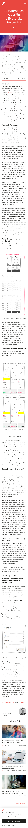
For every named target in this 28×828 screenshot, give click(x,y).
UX (14, 27)
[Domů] (3, 3)
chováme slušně (12, 817)
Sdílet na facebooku (8, 702)
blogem (10, 92)
